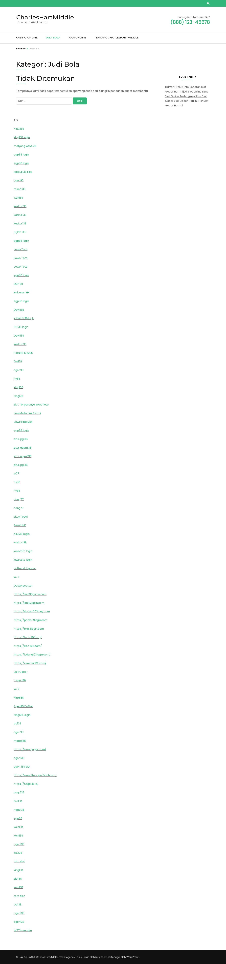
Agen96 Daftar (23, 706)
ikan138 (18, 198)
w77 (16, 473)
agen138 (19, 758)
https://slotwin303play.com (32, 611)
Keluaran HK (21, 292)
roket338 (19, 189)
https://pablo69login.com (30, 620)
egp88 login (21, 154)
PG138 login (21, 327)
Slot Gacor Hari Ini (185, 101)
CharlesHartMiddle (45, 17)
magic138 (20, 680)
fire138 (18, 361)
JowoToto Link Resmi (27, 413)
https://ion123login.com (29, 603)
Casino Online (27, 37)
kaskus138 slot (23, 172)
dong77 (19, 499)
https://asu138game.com (30, 594)
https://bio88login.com (29, 629)
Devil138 (19, 310)
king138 (18, 870)
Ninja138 (19, 698)
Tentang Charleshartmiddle (116, 37)
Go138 (18, 904)
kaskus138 (20, 206)
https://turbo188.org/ (28, 637)
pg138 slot (20, 232)
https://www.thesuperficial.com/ (35, 775)
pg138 (17, 723)
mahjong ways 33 (25, 146)
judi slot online (192, 91)
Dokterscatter (23, 586)
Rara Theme (102, 957)
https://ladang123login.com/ (32, 654)
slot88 (18, 879)
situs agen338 (22, 448)
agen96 (18, 180)
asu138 (18, 853)
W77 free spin (23, 930)
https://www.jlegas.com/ (30, 749)
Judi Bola (53, 37)
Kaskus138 (20, 542)
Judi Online (77, 37)
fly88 (17, 379)
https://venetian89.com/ (30, 663)
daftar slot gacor (25, 568)
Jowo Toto (20, 249)
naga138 (19, 792)
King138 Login (22, 715)
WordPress (132, 957)
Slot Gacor (21, 672)
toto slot (19, 861)
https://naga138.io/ (26, 784)
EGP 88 (18, 284)
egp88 (18, 818)
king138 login (22, 137)
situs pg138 (21, 439)
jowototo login (23, 551)
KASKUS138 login (24, 318)
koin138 (18, 827)
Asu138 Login (22, 534)
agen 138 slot (22, 767)
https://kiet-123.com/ (28, 646)
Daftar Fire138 (174, 87)
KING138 (19, 129)
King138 (18, 387)
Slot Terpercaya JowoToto (31, 404)
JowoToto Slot (23, 422)
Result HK (20, 525)
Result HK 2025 (23, 353)
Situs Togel (21, 517)
